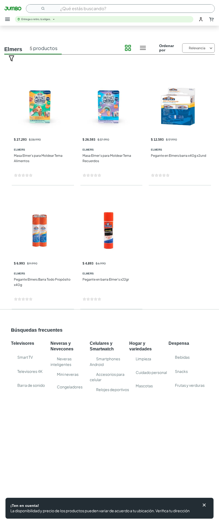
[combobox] (120, 8)
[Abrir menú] (7, 19)
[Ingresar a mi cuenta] (201, 19)
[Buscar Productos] (43, 8)
